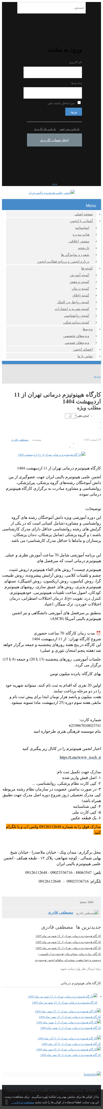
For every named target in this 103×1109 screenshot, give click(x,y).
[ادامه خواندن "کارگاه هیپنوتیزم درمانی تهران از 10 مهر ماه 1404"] (68, 1049)
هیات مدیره (81, 234)
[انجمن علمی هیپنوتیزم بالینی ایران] (51, 193)
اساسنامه (82, 227)
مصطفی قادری (19, 439)
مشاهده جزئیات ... (23, 1102)
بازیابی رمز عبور (69, 129)
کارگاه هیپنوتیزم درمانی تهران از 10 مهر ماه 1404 (70, 1055)
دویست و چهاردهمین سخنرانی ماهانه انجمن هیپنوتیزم (68, 960)
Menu (91, 206)
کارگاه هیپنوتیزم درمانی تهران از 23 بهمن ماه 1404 (70, 1017)
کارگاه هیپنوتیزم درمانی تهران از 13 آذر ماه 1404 (71, 1044)
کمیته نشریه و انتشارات (72, 308)
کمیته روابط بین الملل (73, 301)
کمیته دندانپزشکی (76, 322)
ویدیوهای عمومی (77, 342)
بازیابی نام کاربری (45, 129)
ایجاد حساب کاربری (54, 139)
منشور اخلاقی (79, 241)
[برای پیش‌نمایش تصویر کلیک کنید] (52, 454)
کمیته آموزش (79, 274)
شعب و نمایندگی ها (75, 254)
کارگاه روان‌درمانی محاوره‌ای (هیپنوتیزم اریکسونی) (69, 954)
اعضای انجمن (83, 349)
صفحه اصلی (83, 214)
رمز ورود (76, 82)
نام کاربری (75, 62)
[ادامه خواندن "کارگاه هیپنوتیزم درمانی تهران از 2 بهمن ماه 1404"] (68, 1022)
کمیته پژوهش (79, 281)
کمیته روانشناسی (76, 315)
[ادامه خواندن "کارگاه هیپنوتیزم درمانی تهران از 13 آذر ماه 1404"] (69, 1038)
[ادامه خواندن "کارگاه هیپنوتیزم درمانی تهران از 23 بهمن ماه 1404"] (68, 1011)
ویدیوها (88, 329)
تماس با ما (85, 356)
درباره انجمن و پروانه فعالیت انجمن (63, 261)
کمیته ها (87, 268)
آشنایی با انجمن (81, 220)
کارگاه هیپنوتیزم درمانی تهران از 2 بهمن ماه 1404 (70, 1028)
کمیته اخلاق (80, 295)
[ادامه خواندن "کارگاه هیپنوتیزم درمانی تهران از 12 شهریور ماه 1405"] (63, 996)
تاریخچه (83, 247)
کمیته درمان (80, 288)
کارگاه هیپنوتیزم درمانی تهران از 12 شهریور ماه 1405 (68, 936)
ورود (73, 112)
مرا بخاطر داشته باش (61, 103)
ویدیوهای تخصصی (76, 335)
